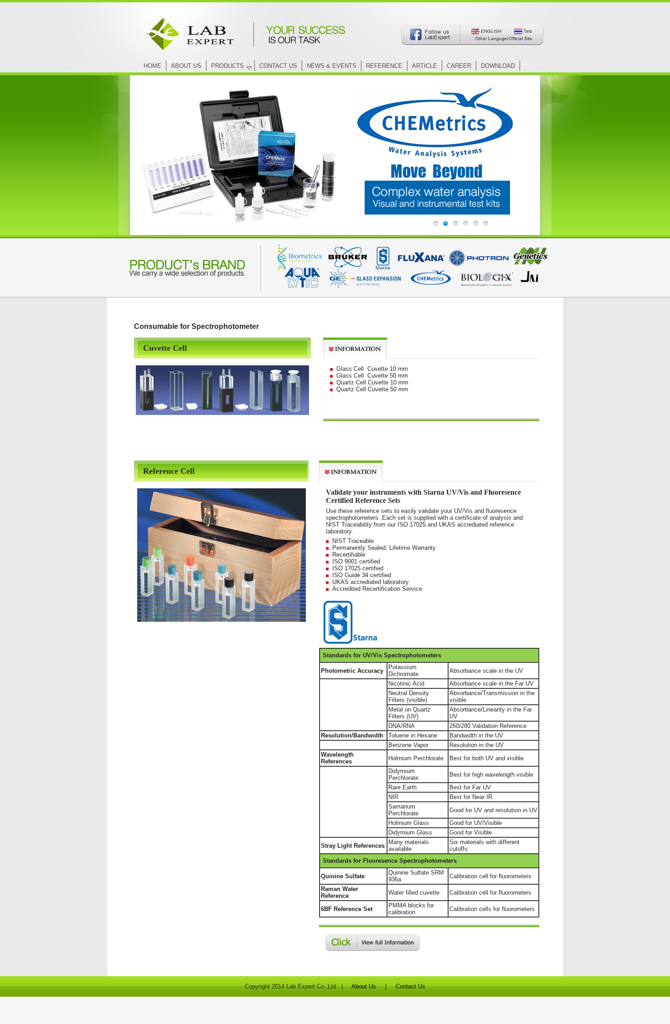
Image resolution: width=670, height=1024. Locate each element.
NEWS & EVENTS (331, 65)
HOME (152, 65)
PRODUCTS (227, 65)
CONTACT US (278, 65)
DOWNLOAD (498, 65)
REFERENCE (384, 65)
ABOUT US (186, 65)
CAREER (459, 65)
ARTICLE (424, 65)
